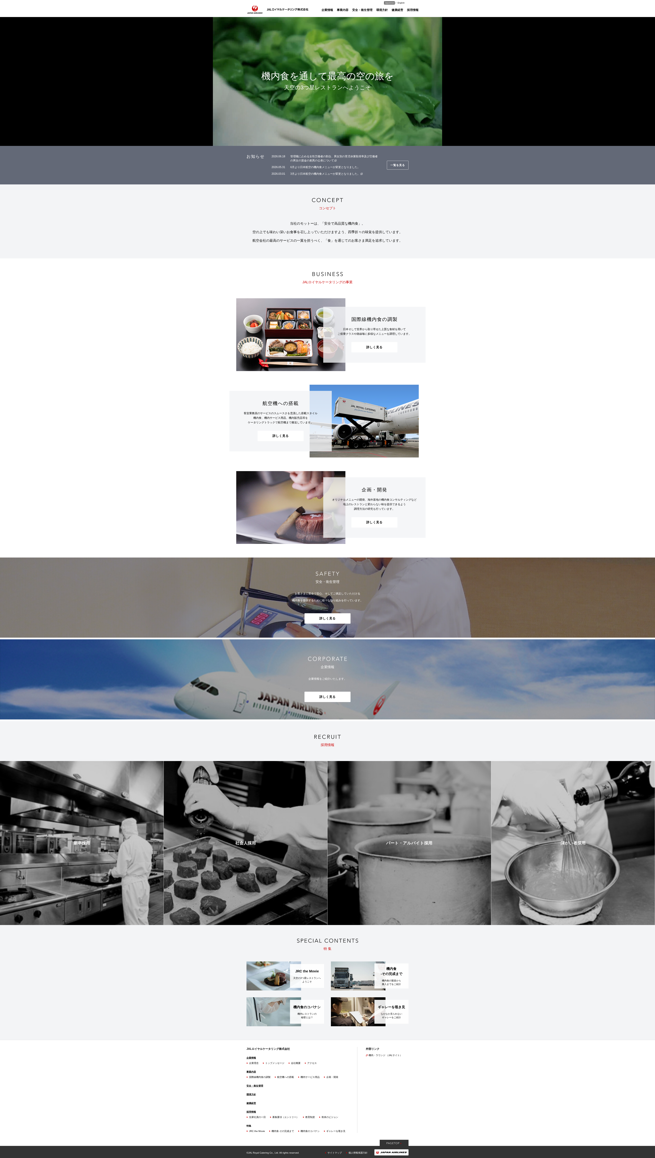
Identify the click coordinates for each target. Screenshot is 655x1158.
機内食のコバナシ (310, 1131)
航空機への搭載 (285, 1077)
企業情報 (327, 10)
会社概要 (296, 1063)
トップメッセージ (274, 1063)
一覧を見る (397, 165)
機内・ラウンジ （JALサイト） (385, 1055)
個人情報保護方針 (358, 1152)
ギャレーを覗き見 (335, 1131)
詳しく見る (374, 347)
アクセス (312, 1063)
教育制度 (310, 1117)
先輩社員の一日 (257, 1117)
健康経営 (397, 10)
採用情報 (413, 10)
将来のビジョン (330, 1117)
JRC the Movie (257, 1131)
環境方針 (382, 10)
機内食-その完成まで (283, 1131)
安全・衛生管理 (362, 10)
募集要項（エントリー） (285, 1117)
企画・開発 (332, 1077)
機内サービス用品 (310, 1077)
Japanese (389, 3)
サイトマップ (335, 1152)
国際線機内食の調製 (260, 1077)
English (401, 3)
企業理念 (254, 1063)
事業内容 (342, 10)
